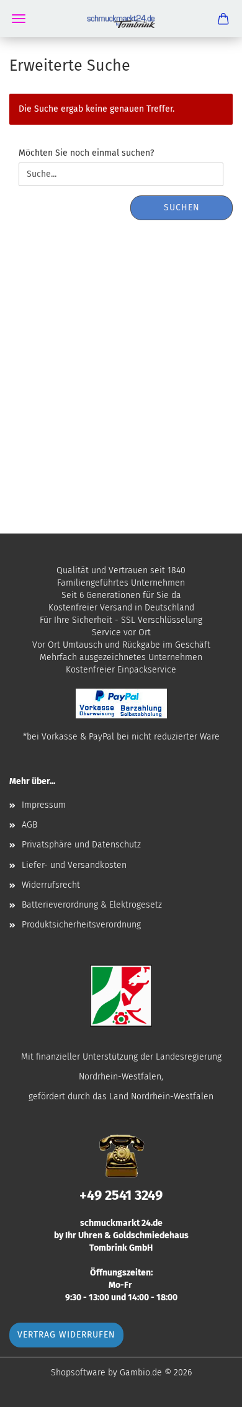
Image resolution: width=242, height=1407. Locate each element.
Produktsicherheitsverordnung (81, 924)
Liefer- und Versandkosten (74, 865)
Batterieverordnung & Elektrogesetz (92, 905)
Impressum (44, 805)
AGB (29, 825)
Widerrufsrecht (51, 885)
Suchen (182, 207)
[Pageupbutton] (207, 1388)
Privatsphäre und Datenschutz (81, 844)
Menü (18, 18)
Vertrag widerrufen (66, 1334)
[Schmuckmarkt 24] (121, 18)
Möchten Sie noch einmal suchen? (86, 153)
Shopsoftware (78, 1372)
